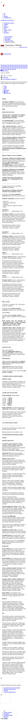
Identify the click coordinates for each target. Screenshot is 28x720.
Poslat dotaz (5, 77)
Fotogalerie (6, 90)
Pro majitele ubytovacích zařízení (12, 687)
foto (2, 65)
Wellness (6, 24)
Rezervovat (5, 70)
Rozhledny (6, 32)
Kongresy (6, 27)
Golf (5, 28)
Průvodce (6, 716)
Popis (5, 86)
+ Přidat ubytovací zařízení (7, 20)
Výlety (5, 718)
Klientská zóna (7, 17)
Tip (3, 45)
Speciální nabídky (8, 715)
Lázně (5, 25)
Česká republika (8, 712)
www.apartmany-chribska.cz (9, 79)
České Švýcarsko (9, 40)
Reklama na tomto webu (10, 689)
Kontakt (6, 16)
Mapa (5, 88)
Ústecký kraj (8, 38)
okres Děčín (7, 39)
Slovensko (6, 713)
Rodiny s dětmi (7, 30)
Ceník (5, 87)
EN (4, 15)
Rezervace (8, 93)
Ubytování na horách (9, 23)
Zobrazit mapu (24, 47)
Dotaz (6, 91)
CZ (4, 13)
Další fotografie (7, 54)
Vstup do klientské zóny (10, 692)
